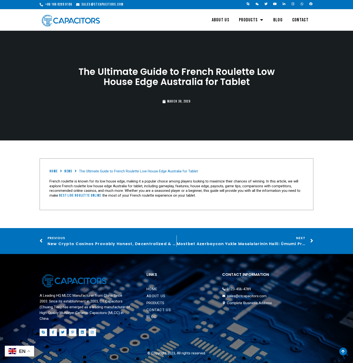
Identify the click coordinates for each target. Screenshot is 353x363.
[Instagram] (293, 4)
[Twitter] (266, 4)
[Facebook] (311, 4)
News (68, 171)
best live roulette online (80, 195)
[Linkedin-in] (284, 4)
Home (53, 171)
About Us (220, 20)
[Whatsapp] (302, 4)
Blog (278, 20)
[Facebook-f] (53, 332)
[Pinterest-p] (72, 332)
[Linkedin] (82, 332)
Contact (300, 20)
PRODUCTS (248, 20)
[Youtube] (275, 4)
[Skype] (248, 4)
